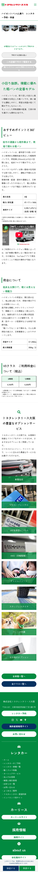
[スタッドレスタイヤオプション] (19, 588)
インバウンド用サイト (12, 797)
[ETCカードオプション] (19, 486)
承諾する (27, 868)
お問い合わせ (9, 787)
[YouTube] (21, 720)
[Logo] (15, 4)
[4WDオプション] (19, 537)
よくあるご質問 (10, 790)
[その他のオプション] (19, 639)
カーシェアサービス (12, 773)
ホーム (6, 759)
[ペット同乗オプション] (19, 613)
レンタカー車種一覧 (12, 766)
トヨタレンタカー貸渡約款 (14, 794)
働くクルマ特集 (10, 770)
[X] (16, 720)
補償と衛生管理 (10, 780)
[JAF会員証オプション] (19, 512)
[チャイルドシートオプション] (19, 562)
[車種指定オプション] (19, 461)
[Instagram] (12, 720)
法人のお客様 (9, 777)
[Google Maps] (25, 720)
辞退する (11, 868)
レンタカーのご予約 (12, 763)
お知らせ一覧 (9, 783)
